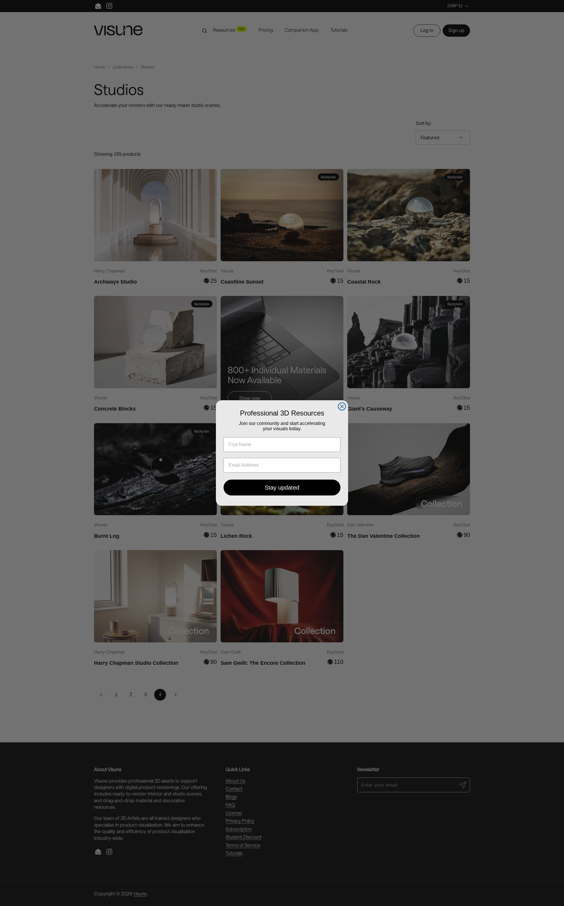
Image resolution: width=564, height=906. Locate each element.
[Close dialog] (342, 406)
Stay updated (282, 487)
